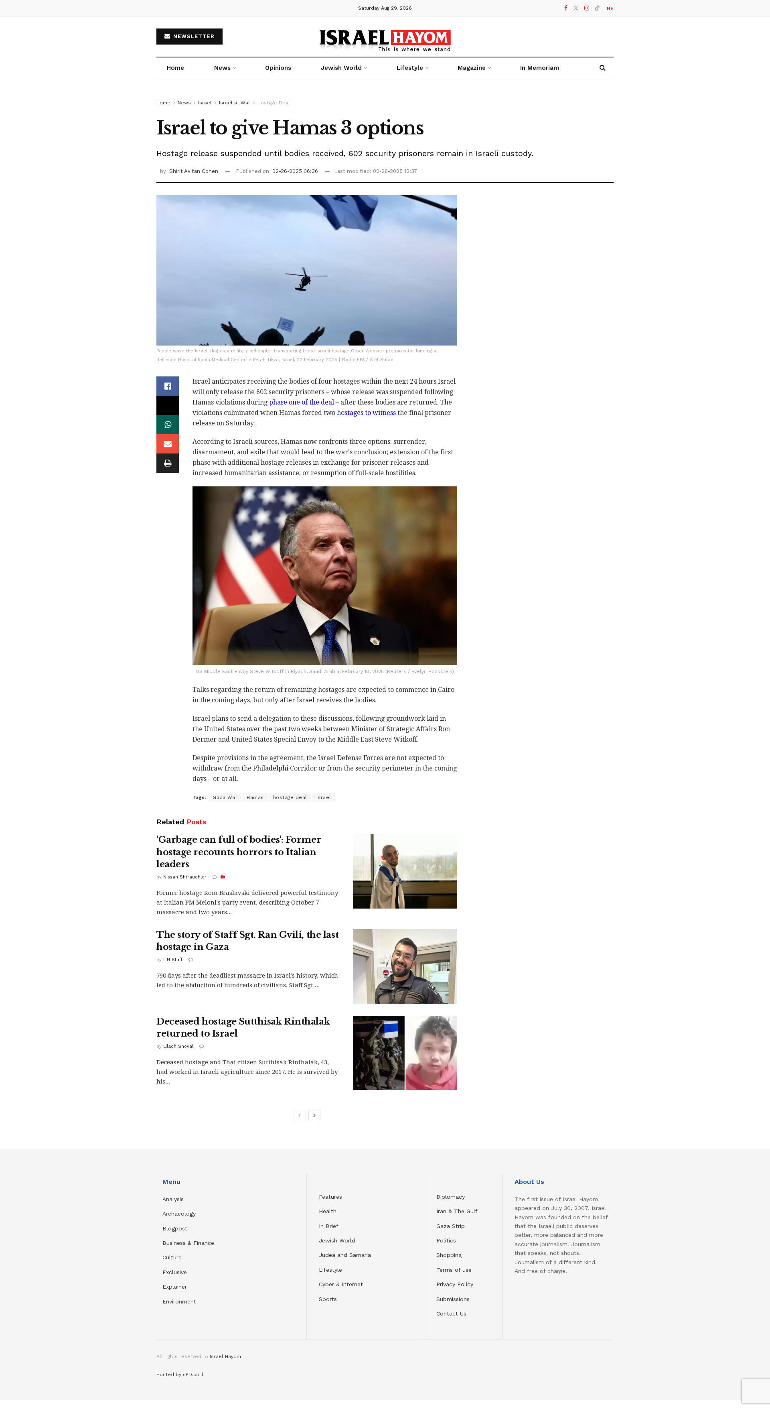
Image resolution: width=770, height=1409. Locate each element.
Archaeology (179, 1213)
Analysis (174, 1199)
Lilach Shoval (178, 1046)
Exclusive (174, 1272)
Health (327, 1211)
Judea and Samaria (345, 1255)
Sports (328, 1299)
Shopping (449, 1255)
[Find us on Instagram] (586, 8)
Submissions (453, 1299)
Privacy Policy (454, 1284)
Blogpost (174, 1228)
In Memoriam (539, 67)
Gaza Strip (450, 1226)
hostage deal (290, 797)
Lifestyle (330, 1270)
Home (175, 67)
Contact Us (451, 1313)
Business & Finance (188, 1243)
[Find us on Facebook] (565, 8)
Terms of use (454, 1270)
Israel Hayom (225, 1356)
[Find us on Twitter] (576, 8)
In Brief (328, 1226)
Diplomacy (451, 1196)
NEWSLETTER (193, 36)
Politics (446, 1240)
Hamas (255, 797)
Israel (205, 103)
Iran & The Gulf (457, 1211)
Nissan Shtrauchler (185, 877)
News (222, 67)
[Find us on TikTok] (597, 8)
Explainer (174, 1286)
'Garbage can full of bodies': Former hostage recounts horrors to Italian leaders (238, 852)
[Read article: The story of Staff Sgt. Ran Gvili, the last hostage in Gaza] (405, 966)
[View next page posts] (314, 1115)
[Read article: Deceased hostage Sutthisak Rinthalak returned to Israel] (405, 1053)
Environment (179, 1301)
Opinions (278, 67)
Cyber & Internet (341, 1284)
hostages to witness (366, 413)
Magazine (472, 67)
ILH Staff (172, 959)
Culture (172, 1257)
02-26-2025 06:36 (295, 171)
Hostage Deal (273, 103)
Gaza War (225, 797)
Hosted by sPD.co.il (179, 1374)
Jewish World (337, 1240)
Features (330, 1196)
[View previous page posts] (300, 1115)
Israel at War (234, 103)
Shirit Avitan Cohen (193, 171)
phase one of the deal (301, 402)
